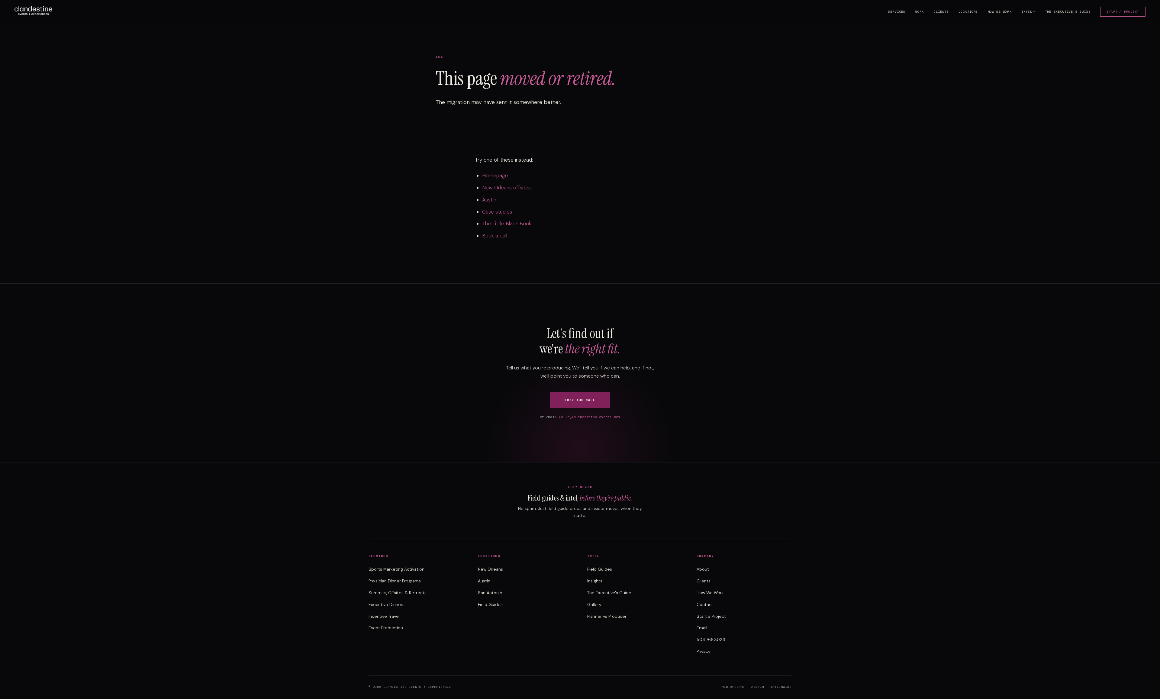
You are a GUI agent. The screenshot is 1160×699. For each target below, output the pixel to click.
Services (897, 11)
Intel (1026, 11)
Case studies (497, 211)
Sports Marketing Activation (396, 569)
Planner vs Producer (607, 616)
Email (702, 627)
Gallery (594, 604)
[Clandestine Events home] (33, 11)
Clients (941, 11)
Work (919, 11)
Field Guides (490, 604)
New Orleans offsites (506, 187)
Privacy (703, 651)
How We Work (1000, 11)
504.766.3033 (711, 639)
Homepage (495, 175)
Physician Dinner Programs (395, 581)
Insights (594, 581)
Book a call (494, 235)
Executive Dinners (386, 604)
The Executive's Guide (1068, 11)
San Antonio (490, 592)
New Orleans (490, 569)
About (703, 569)
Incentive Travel (384, 616)
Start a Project (1123, 11)
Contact (705, 604)
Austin (489, 199)
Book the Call (580, 400)
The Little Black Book (506, 223)
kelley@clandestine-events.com (589, 416)
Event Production (386, 627)
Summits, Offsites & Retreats (398, 592)
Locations (968, 11)
